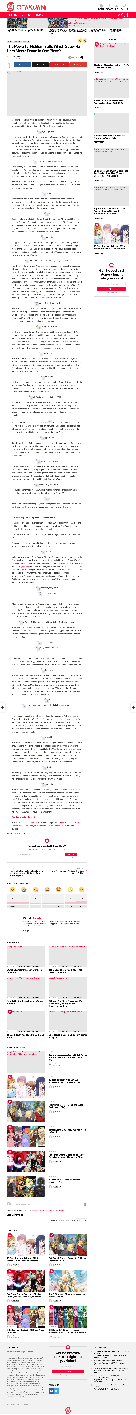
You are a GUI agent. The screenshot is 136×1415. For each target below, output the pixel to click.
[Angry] (85, 40)
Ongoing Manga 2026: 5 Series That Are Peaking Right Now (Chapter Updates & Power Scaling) (58, 31)
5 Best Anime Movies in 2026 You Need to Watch (67, 1131)
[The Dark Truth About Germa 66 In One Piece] (26, 1021)
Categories (25, 15)
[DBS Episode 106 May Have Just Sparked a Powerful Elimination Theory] (68, 1317)
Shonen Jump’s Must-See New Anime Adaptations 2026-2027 (17, 31)
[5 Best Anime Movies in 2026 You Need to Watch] (26, 1136)
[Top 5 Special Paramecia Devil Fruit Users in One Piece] (68, 956)
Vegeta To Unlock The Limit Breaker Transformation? (110, 1368)
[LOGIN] (127, 15)
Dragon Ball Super (25, 826)
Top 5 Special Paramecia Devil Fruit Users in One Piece (65, 971)
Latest (101, 9)
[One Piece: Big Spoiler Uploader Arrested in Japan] (68, 1021)
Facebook (33, 822)
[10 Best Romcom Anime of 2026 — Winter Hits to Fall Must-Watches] (98, 23)
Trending (124, 9)
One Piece (64, 822)
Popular (109, 9)
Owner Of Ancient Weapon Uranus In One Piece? (24, 971)
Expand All (54, 1220)
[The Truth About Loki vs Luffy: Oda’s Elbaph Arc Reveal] (111, 53)
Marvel (64, 826)
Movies (50, 826)
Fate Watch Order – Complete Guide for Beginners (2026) (116, 31)
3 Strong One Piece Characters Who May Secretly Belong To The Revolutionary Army (66, 1003)
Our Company (37, 15)
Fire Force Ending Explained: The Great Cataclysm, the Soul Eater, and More (67, 1156)
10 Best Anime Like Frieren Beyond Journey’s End (65, 1181)
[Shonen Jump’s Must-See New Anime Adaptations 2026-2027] (17, 23)
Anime (37, 826)
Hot (116, 9)
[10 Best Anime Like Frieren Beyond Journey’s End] (26, 1186)
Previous (8, 26)
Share (9, 73)
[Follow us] (118, 15)
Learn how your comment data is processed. (49, 1210)
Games (57, 826)
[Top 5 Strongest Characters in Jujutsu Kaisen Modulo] (68, 1281)
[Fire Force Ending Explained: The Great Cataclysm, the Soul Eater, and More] (26, 1161)
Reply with (85, 1204)
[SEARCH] (123, 15)
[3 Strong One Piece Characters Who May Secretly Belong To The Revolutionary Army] (68, 988)
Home (10, 15)
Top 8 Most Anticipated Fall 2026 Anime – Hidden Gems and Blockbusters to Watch (78, 31)
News (16, 15)
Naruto (73, 822)
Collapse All (65, 1220)
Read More (99, 72)
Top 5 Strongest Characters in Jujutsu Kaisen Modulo (67, 1295)
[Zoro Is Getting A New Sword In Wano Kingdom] (26, 988)
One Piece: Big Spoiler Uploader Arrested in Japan (68, 1036)
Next (128, 26)
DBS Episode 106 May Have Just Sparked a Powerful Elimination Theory (67, 1331)
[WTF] (80, 40)
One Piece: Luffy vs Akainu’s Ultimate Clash (107, 1360)
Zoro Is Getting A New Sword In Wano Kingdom (25, 1002)
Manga (43, 826)
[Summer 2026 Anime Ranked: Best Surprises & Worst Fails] (37, 23)
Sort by (73, 1220)
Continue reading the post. (23, 817)
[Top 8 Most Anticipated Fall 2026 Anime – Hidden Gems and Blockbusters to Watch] (78, 23)
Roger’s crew (24, 566)
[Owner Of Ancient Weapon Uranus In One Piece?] (26, 956)
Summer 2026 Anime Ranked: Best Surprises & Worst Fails (36, 31)
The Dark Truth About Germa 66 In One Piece (25, 1036)
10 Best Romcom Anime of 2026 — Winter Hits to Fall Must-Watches (97, 31)
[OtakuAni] (68, 1410)
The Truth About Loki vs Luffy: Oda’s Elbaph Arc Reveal (111, 66)
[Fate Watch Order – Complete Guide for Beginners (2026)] (119, 23)
